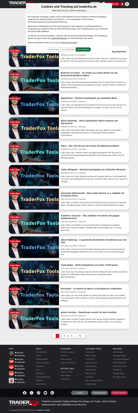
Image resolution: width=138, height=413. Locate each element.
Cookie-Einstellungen (59, 38)
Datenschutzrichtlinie (69, 43)
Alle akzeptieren (83, 49)
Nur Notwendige (68, 49)
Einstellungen (54, 49)
